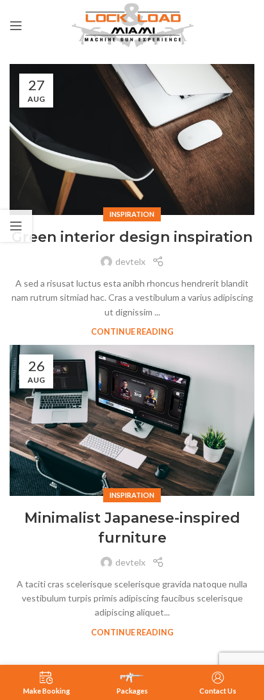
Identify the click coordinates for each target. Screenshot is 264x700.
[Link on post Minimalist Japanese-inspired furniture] (132, 420)
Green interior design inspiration (132, 237)
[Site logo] (132, 24)
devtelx (130, 261)
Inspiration (132, 214)
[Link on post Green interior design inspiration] (132, 139)
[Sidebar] (16, 226)
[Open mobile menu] (16, 25)
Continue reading (132, 332)
